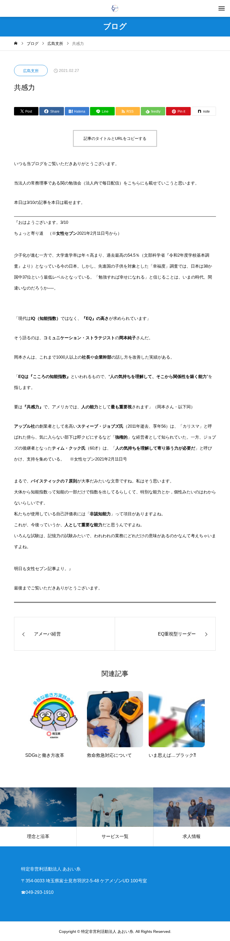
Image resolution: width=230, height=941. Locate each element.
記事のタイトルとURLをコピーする (115, 138)
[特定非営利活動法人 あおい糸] (115, 8)
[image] (53, 721)
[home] (15, 43)
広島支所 (31, 71)
